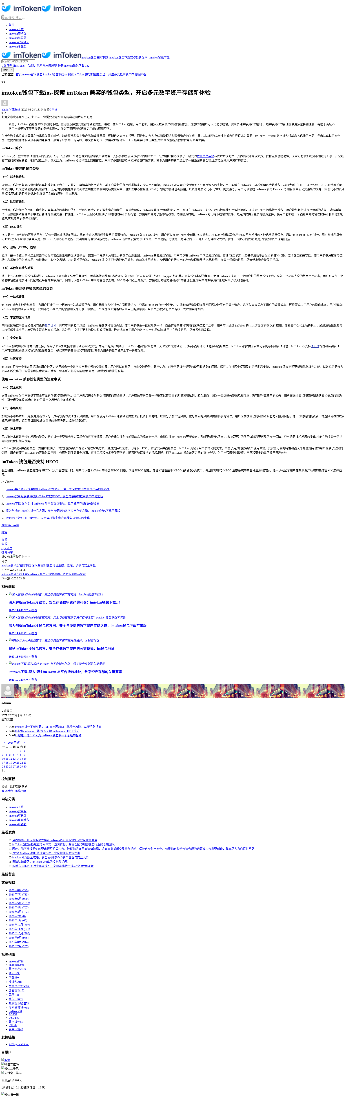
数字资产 (17, 968)
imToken (17, 964)
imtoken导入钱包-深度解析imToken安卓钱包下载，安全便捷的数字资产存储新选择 (58, 489)
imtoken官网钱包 (19, 42)
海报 (4, 543)
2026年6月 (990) (18, 898)
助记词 (315, 346)
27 (14, 766)
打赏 (4, 532)
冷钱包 (15, 981)
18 (7, 762)
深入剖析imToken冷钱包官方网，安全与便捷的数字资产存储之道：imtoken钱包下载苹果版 (63, 510)
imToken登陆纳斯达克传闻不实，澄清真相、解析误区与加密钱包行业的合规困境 (63, 844)
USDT (14, 1017)
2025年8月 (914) (18, 942)
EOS (13, 1014)
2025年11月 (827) (19, 929)
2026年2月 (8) (17, 916)
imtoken (16, 961)
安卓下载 (16, 1029)
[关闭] (5, 1060)
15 (21, 758)
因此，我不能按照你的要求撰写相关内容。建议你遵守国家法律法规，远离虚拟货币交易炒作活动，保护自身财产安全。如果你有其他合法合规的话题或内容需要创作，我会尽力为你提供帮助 (133, 848)
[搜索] (2, 15)
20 (14, 762)
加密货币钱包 (19, 1007)
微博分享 (7, 552)
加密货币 (17, 990)
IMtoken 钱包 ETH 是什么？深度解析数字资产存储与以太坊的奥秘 (48, 517)
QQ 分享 (6, 548)
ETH (13, 1025)
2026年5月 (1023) (19, 903)
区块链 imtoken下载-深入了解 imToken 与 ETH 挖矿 (47, 731)
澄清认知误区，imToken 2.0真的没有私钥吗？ (41, 861)
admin (10, 109)
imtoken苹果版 (17, 37)
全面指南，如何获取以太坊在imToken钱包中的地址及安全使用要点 (54, 840)
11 (7, 758)
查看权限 (20, 791)
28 (17, 766)
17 (3, 762)
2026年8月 (14, 742)
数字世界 (50, 325)
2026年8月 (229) (18, 890)
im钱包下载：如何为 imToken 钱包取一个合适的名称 (48, 735)
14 (17, 758)
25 (7, 766)
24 (3, 766)
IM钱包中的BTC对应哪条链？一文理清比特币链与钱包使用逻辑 (53, 866)
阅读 (4, 539)
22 (21, 762)
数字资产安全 (19, 986)
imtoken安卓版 (17, 33)
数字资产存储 (205, 156)
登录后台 (7, 791)
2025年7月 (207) (18, 946)
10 (3, 758)
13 (14, 758)
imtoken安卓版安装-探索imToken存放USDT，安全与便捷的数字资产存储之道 (54, 496)
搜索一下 (7, 70)
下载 (14, 977)
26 (10, 766)
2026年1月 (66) (18, 920)
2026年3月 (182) (18, 911)
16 (25, 758)
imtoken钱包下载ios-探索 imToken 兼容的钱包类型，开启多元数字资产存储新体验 (94, 74)
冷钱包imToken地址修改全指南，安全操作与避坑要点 (46, 853)
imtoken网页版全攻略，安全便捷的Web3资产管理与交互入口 (50, 857)
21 (17, 762)
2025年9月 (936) (18, 937)
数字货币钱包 (19, 1003)
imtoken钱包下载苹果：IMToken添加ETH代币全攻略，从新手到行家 (58, 726)
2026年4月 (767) (18, 907)
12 (10, 758)
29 (21, 766)
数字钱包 (16, 1021)
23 (25, 762)
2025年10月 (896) (19, 933)
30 (25, 766)
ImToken (15, 1011)
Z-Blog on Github (19, 1044)
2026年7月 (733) (18, 894)
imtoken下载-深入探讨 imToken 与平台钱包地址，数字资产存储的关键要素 (52, 503)
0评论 (53, 109)
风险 (14, 994)
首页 (11, 24)
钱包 (14, 973)
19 (10, 762)
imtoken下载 (16, 29)
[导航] (2, 3)
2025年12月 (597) (19, 924)
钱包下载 (16, 999)
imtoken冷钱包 (17, 46)
